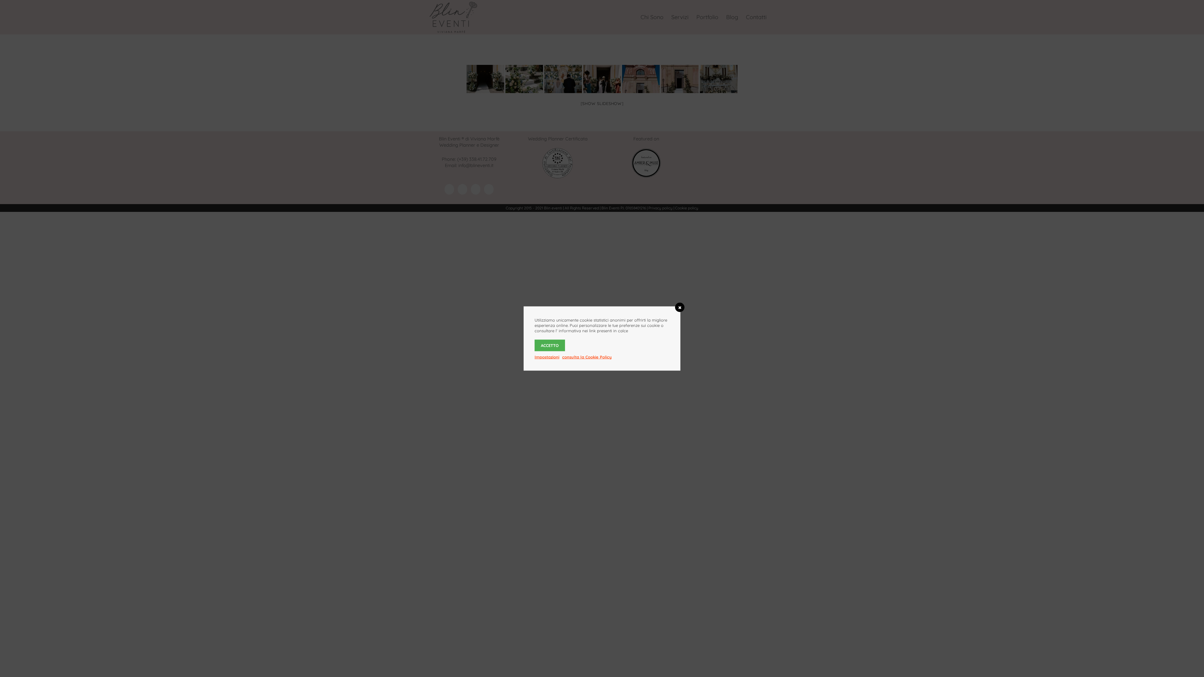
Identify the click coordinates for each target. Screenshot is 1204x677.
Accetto (550, 345)
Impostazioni (547, 356)
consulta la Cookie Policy (587, 356)
